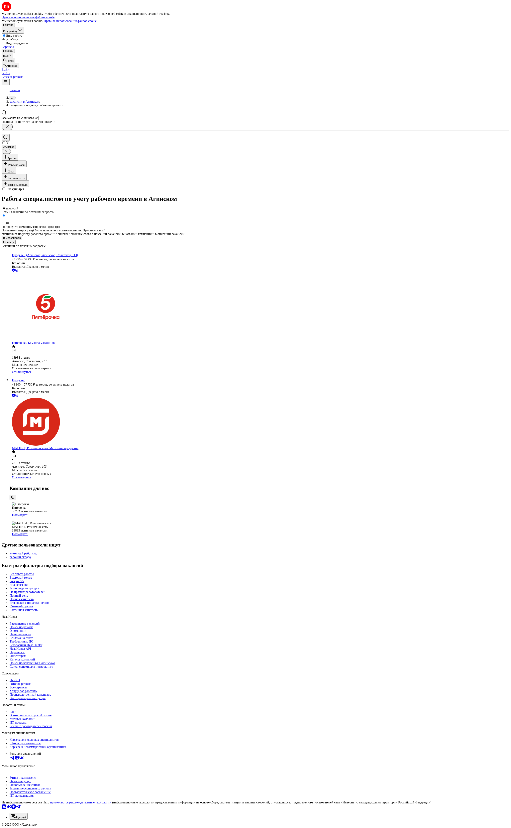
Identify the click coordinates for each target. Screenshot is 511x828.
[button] (6, 69)
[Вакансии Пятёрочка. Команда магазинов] (259, 307)
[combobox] (20, 118)
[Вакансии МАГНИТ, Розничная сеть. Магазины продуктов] (259, 422)
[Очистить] (7, 127)
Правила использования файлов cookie (70, 21)
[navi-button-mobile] (6, 82)
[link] (8, 60)
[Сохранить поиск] (6, 137)
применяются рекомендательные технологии (80, 802)
